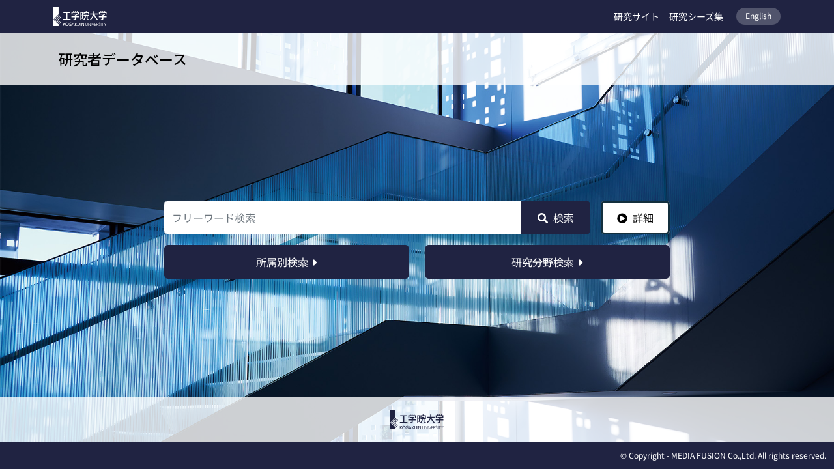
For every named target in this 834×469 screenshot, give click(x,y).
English (758, 15)
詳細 (643, 217)
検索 (563, 217)
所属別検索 (282, 262)
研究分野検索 (542, 262)
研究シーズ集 (696, 16)
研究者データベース (123, 58)
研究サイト (636, 16)
